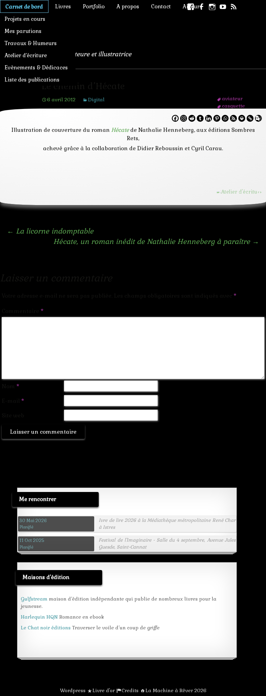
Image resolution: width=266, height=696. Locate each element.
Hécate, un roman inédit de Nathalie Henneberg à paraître (156, 241)
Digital (96, 99)
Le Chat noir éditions (46, 628)
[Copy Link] (250, 118)
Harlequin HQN (39, 617)
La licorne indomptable (50, 231)
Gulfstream (34, 599)
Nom (10, 386)
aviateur (232, 98)
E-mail (13, 401)
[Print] (241, 118)
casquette (233, 106)
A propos (127, 6)
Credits (130, 690)
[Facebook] (175, 118)
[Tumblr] (200, 118)
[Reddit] (191, 118)
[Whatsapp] (225, 118)
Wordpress (73, 690)
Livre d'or (103, 690)
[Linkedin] (208, 118)
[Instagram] (183, 118)
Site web (13, 415)
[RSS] (233, 118)
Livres (63, 6)
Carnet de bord (24, 6)
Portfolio (94, 6)
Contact (161, 6)
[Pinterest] (216, 118)
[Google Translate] (258, 118)
